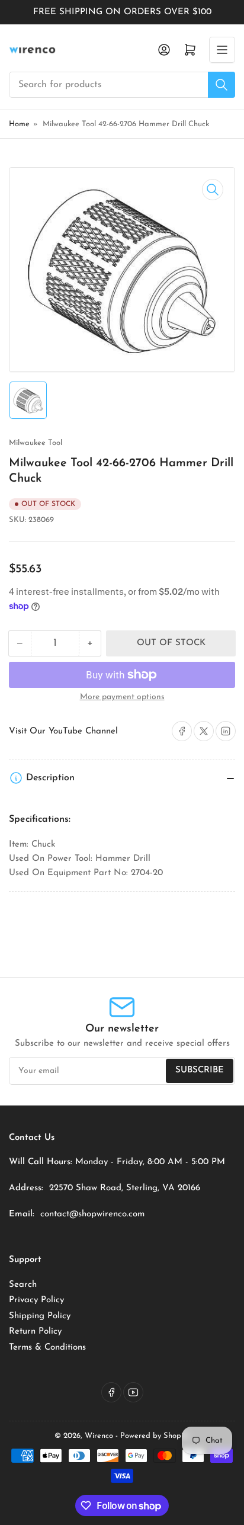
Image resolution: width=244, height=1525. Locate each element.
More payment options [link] (122, 697)
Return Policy (35, 1331)
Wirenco (99, 1436)
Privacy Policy (36, 1300)
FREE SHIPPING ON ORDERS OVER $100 (122, 12)
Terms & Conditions (47, 1347)
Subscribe (199, 1070)
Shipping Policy (39, 1316)
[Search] (221, 84)
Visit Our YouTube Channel (63, 731)
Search (23, 1284)
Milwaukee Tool (35, 443)
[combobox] (122, 85)
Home (19, 124)
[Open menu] (222, 50)
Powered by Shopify (155, 1436)
